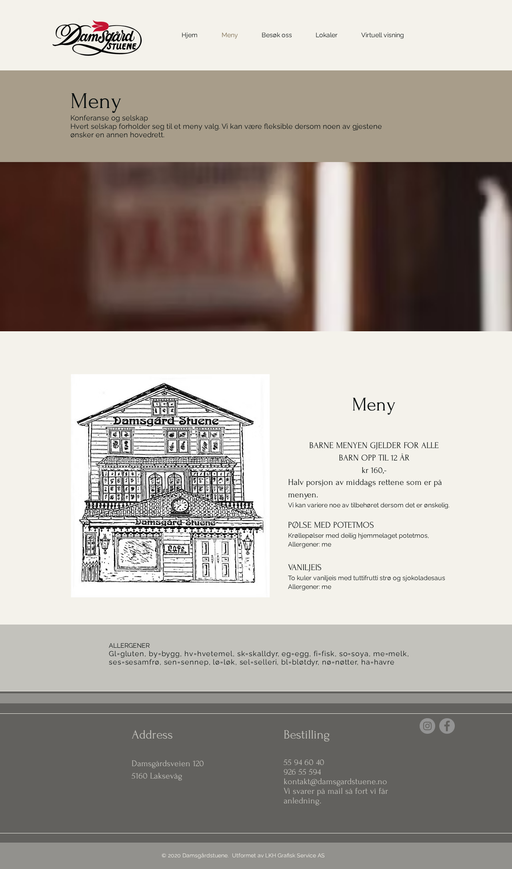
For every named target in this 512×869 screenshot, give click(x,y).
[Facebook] (447, 726)
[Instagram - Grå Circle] (427, 726)
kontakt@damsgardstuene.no (335, 781)
